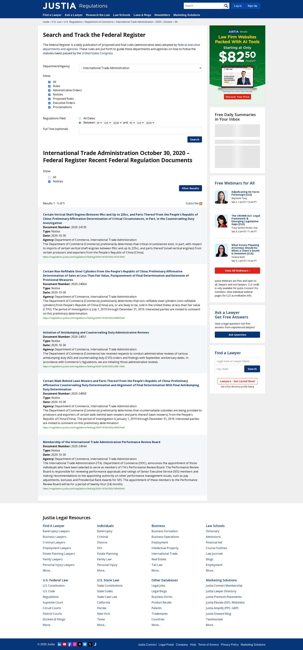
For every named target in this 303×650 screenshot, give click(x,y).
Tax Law (157, 565)
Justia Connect (147, 644)
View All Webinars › (237, 270)
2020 (158, 21)
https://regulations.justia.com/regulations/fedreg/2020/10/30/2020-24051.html (84, 366)
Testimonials (214, 619)
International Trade (164, 554)
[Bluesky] (85, 644)
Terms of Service (208, 644)
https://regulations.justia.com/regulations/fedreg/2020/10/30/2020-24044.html (84, 488)
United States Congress (97, 53)
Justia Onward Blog (218, 614)
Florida (101, 608)
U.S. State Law (108, 580)
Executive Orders (63, 103)
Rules (56, 86)
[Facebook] (70, 644)
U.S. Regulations (73, 21)
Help (193, 644)
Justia (46, 21)
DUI (99, 548)
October (167, 21)
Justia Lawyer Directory (221, 591)
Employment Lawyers (57, 548)
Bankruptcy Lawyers (56, 531)
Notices (57, 94)
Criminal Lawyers (54, 542)
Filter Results (190, 188)
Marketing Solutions (186, 15)
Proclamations (62, 107)
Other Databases (165, 580)
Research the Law (98, 15)
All (54, 82)
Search (194, 139)
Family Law (104, 559)
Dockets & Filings (54, 619)
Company (182, 644)
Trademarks (160, 614)
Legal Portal (166, 644)
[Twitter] (90, 644)
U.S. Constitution (54, 586)
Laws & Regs (142, 15)
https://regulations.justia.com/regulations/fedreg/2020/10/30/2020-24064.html (84, 317)
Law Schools (121, 15)
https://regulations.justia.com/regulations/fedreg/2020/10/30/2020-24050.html (84, 427)
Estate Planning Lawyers (59, 554)
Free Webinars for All (235, 183)
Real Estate (159, 559)
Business (158, 526)
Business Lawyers (54, 537)
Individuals (105, 526)
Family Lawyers (53, 559)
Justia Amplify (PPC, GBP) (222, 608)
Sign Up (252, 5)
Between (89, 122)
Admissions (213, 537)
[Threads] (80, 644)
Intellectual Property (165, 548)
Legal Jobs (158, 586)
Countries (158, 619)
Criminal (102, 537)
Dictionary (212, 531)
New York (103, 614)
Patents (157, 608)
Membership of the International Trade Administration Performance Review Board (101, 442)
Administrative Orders (67, 90)
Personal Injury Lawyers (59, 565)
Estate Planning (107, 554)
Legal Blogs (159, 591)
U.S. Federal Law (55, 580)
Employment (160, 542)
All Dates (89, 118)
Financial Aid (214, 542)
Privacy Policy (230, 644)
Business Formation (165, 531)
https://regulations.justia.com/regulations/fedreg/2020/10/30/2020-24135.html (84, 256)
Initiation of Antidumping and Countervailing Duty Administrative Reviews (96, 332)
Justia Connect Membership (224, 586)
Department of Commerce (99, 21)
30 (176, 21)
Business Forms (162, 597)
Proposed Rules (63, 99)
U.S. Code (49, 591)
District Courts (52, 614)
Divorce (102, 542)
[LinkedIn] (59, 644)
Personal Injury (107, 565)
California (103, 602)
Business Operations (165, 537)
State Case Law (107, 597)
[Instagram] (75, 644)
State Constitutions (110, 586)
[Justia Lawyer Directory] (95, 644)
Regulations (51, 597)
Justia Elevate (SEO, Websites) (225, 602)
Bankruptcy (104, 531)
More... (47, 570)
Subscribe (192, 203)
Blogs (209, 559)
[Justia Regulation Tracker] (59, 6)
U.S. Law (57, 21)
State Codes (105, 591)
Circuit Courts (52, 608)
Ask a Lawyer (74, 15)
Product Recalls (161, 602)
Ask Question (237, 334)
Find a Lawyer (52, 15)
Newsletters (162, 15)
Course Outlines (216, 548)
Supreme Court (53, 602)
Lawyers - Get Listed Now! (237, 381)
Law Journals (214, 554)
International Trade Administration (134, 21)
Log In (238, 5)
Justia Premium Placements (224, 597)
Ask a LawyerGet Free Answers (231, 314)
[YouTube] (64, 644)
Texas (101, 619)
